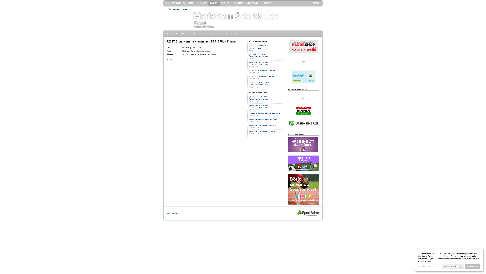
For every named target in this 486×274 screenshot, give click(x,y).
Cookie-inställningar (173, 213)
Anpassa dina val (424, 266)
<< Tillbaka (170, 59)
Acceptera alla (472, 267)
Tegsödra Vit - (262, 76)
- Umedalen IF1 (263, 125)
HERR (191, 3)
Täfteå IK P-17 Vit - (265, 113)
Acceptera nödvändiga (453, 267)
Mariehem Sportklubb (176, 3)
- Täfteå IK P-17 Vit (265, 119)
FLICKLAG (225, 3)
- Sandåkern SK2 (264, 131)
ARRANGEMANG (252, 3)
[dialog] (449, 260)
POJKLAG (213, 3)
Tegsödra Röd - (262, 70)
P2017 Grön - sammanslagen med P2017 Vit (195, 41)
